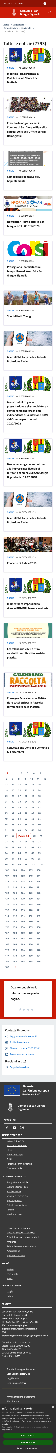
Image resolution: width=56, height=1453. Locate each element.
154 (23, 927)
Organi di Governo (15, 1141)
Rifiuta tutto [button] (28, 1442)
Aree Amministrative (17, 1145)
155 (31, 927)
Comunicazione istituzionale (17, 28)
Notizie (10, 67)
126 (38, 893)
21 (19, 790)
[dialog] (28, 1428)
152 (7, 927)
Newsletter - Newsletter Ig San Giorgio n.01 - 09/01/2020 (26, 223)
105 (31, 870)
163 (15, 938)
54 (39, 818)
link (11, 1429)
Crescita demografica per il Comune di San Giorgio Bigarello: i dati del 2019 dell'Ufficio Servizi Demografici (27, 129)
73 (13, 841)
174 (23, 950)
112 (7, 881)
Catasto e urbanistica (17, 1205)
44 (13, 813)
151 (38, 921)
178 (15, 955)
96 (6, 864)
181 (38, 955)
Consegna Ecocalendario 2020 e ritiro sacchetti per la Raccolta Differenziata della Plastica (26, 702)
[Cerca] (50, 12)
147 (7, 921)
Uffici (9, 1150)
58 (26, 824)
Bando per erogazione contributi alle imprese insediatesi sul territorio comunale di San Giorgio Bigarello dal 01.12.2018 (27, 470)
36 (39, 801)
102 (7, 870)
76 (32, 841)
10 (31, 779)
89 (39, 853)
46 (26, 813)
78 (6, 847)
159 (23, 933)
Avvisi (9, 1278)
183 (15, 961)
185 (31, 961)
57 (19, 824)
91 (13, 858)
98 (19, 864)
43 (6, 813)
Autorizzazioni (14, 1251)
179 (23, 955)
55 (6, 824)
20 (13, 790)
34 (26, 801)
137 (7, 910)
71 (41, 836)
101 (41, 864)
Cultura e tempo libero (17, 1186)
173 (15, 950)
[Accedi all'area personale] (45, 3)
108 (15, 876)
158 (15, 933)
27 (19, 796)
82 (32, 847)
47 (32, 813)
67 (6, 836)
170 (31, 944)
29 (32, 796)
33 (19, 801)
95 (39, 858)
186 (38, 961)
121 (38, 887)
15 (19, 784)
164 (23, 938)
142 (7, 915)
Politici (10, 1159)
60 (39, 824)
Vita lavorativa (14, 1191)
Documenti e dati (15, 1168)
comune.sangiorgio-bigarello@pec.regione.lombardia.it (19, 1327)
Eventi (10, 1296)
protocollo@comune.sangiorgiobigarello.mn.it (25, 1335)
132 (7, 904)
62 (13, 830)
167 (7, 944)
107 (7, 876)
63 (19, 830)
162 (7, 938)
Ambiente (11, 1241)
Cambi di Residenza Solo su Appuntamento (23, 178)
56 (13, 824)
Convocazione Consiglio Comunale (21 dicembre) (28, 749)
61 (6, 830)
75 (26, 841)
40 (26, 807)
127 (7, 898)
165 (31, 938)
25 (6, 796)
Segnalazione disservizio (18, 1373)
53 (32, 818)
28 (26, 796)
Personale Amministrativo (19, 1163)
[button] (28, 1448)
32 (13, 801)
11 (38, 779)
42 (39, 807)
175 (31, 950)
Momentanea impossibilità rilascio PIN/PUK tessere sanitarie (27, 606)
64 (26, 830)
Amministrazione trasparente (21, 1396)
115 (31, 881)
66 (39, 830)
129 (23, 898)
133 (15, 904)
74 (19, 841)
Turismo (10, 1209)
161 (38, 933)
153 (15, 927)
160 (31, 933)
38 (13, 807)
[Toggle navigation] (5, 12)
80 (19, 847)
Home (6, 24)
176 (38, 950)
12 (45, 779)
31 (6, 801)
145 (31, 915)
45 (19, 813)
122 (7, 893)
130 (31, 898)
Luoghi (10, 1291)
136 (38, 904)
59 (32, 824)
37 (6, 807)
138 (15, 910)
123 (15, 893)
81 (26, 847)
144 (23, 915)
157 (7, 933)
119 (23, 887)
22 (26, 790)
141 (38, 910)
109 (23, 876)
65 (32, 830)
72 (6, 841)
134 (23, 904)
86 (19, 853)
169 (23, 944)
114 (23, 881)
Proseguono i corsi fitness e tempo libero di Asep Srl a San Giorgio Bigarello (25, 271)
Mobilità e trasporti (16, 1214)
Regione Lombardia (13, 3)
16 (26, 784)
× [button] (53, 1407)
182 (7, 961)
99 (26, 864)
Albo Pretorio (13, 1401)
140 (31, 910)
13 (6, 784)
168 (15, 944)
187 (7, 967)
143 (15, 915)
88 (32, 853)
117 (7, 887)
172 (7, 950)
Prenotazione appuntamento (20, 1369)
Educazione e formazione (19, 1228)
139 (23, 910)
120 (31, 887)
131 (38, 898)
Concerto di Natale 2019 (21, 563)
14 (13, 784)
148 (15, 921)
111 (38, 876)
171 (38, 944)
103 (15, 870)
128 (15, 898)
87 (26, 853)
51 (19, 818)
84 (6, 853)
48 (39, 813)
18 (39, 784)
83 (39, 847)
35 (32, 801)
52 (26, 818)
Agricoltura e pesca (16, 1255)
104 (23, 870)
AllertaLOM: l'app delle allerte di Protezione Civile (26, 359)
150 (31, 921)
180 (31, 955)
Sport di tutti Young (19, 316)
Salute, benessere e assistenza (21, 1246)
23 (32, 790)
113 (15, 881)
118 (15, 887)
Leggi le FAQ (13, 1378)
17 (32, 784)
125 (31, 893)
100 (33, 864)
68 (13, 836)
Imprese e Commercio (17, 1196)
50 (13, 818)
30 (39, 796)
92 (19, 858)
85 (13, 853)
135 (31, 904)
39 (19, 807)
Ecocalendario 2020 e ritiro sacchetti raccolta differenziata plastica (26, 653)
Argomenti (18, 24)
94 (32, 858)
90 (6, 858)
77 (39, 841)
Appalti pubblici (14, 1200)
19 (6, 790)
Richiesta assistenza (16, 1383)
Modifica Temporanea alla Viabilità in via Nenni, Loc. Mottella (23, 77)
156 (38, 927)
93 (26, 858)
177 (7, 955)
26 (13, 796)
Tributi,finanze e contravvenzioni (23, 1237)
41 (32, 807)
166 (38, 938)
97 (13, 864)
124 (23, 893)
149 (23, 921)
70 (34, 836)
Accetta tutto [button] (28, 1435)
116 (38, 881)
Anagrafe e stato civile (17, 1182)
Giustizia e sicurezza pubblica (21, 1232)
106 (38, 870)
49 (6, 818)
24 (39, 790)
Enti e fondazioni (15, 1154)
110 (31, 876)
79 (13, 847)
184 (23, 961)
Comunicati (12, 1274)
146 (38, 915)
